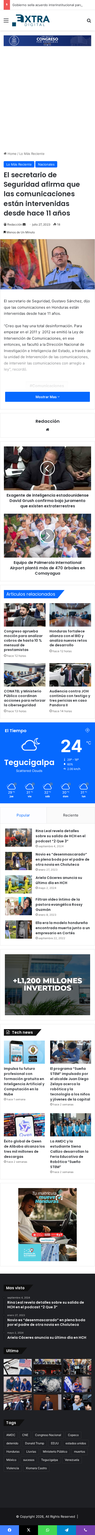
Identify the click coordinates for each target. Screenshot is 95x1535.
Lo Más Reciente (32, 154)
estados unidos (76, 1443)
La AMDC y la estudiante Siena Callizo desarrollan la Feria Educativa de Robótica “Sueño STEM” (69, 1154)
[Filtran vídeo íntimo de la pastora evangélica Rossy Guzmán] (18, 906)
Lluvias (31, 1451)
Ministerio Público (55, 1451)
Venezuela (72, 1460)
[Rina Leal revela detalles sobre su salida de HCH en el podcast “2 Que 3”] (18, 837)
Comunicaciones (48, 385)
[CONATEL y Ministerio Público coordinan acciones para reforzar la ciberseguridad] (25, 675)
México (11, 1460)
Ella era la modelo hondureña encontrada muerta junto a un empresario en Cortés (63, 927)
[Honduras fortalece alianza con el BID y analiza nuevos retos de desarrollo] (70, 615)
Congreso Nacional (48, 1435)
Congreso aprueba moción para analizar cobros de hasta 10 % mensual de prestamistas (23, 640)
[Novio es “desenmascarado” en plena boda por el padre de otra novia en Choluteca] (18, 861)
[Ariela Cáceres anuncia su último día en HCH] (18, 884)
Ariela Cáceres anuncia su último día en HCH (59, 880)
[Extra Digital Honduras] (31, 20)
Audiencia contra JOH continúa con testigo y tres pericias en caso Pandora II (69, 698)
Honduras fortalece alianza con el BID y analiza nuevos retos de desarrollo (68, 638)
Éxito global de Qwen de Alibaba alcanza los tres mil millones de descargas (24, 1149)
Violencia (12, 1468)
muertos (79, 1451)
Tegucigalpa (49, 1460)
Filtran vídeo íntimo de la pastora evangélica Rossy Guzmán (59, 904)
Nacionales (46, 164)
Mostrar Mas (46, 397)
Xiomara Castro (36, 1468)
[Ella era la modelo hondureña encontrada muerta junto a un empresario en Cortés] (18, 929)
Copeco (73, 1435)
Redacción (14, 224)
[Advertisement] (47, 101)
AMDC (10, 1435)
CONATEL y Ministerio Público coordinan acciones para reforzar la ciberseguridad (25, 698)
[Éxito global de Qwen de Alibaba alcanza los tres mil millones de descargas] (24, 1124)
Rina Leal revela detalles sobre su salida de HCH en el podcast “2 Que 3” (61, 836)
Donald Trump (34, 1443)
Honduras (12, 1451)
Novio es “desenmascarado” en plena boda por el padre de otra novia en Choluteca (62, 859)
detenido (12, 1443)
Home (12, 154)
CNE (25, 1435)
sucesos (28, 1460)
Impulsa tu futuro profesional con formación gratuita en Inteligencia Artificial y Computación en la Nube (24, 1081)
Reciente (70, 815)
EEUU (55, 1443)
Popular (23, 815)
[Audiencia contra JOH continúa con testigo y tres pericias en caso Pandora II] (70, 675)
